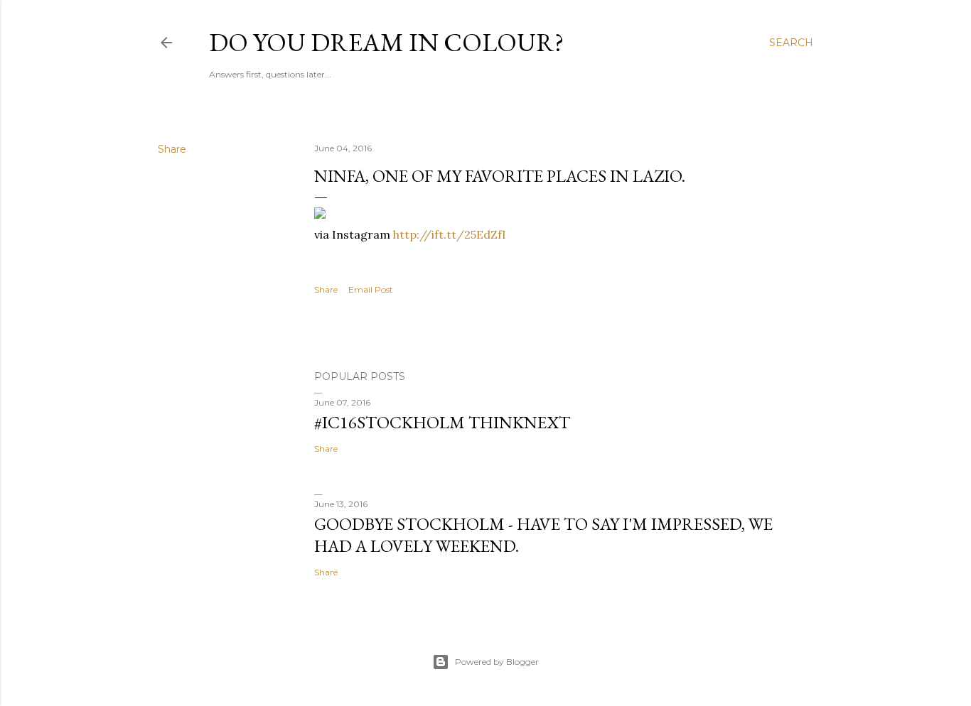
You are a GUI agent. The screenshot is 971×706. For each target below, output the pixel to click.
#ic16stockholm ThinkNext (442, 422)
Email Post (370, 289)
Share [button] (172, 149)
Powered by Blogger (497, 661)
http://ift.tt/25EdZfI (449, 234)
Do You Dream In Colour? (386, 42)
